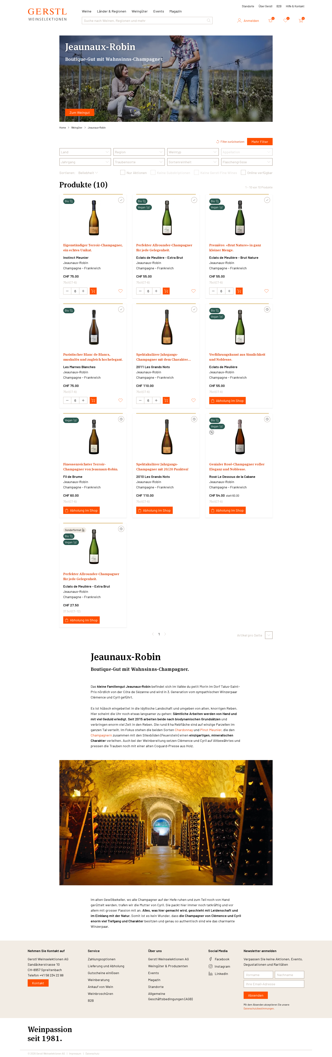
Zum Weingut (80, 112)
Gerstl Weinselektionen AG (168, 959)
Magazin (175, 11)
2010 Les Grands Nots (153, 476)
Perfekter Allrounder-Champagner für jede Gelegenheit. (164, 247)
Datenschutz (92, 1053)
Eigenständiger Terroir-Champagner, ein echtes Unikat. (93, 247)
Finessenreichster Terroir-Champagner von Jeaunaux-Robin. (90, 466)
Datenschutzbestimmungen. (259, 1008)
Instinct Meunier (76, 257)
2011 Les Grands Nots (153, 367)
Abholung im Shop (230, 400)
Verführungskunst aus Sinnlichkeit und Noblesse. (237, 357)
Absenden (255, 995)
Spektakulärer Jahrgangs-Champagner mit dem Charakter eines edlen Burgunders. (162, 357)
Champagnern (101, 735)
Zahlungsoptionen (101, 959)
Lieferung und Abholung (106, 966)
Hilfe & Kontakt (295, 6)
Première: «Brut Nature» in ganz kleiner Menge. (235, 247)
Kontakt (38, 983)
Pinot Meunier (211, 730)
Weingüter (140, 11)
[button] (209, 20)
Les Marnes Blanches (79, 367)
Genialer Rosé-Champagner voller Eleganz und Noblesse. (237, 466)
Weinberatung (99, 980)
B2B (278, 6)
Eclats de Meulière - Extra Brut (159, 257)
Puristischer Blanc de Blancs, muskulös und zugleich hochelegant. (93, 357)
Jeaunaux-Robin (97, 127)
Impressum (75, 1053)
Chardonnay (184, 730)
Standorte (248, 6)
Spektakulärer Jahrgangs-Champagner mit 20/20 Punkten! (162, 466)
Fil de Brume (72, 476)
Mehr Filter (259, 141)
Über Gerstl (265, 6)
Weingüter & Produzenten (168, 966)
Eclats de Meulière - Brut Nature (233, 257)
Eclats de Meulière (223, 367)
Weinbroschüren (100, 993)
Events (158, 11)
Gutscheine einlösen (103, 973)
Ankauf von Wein (100, 986)
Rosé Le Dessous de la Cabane (232, 476)
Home (62, 127)
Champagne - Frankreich (82, 268)
